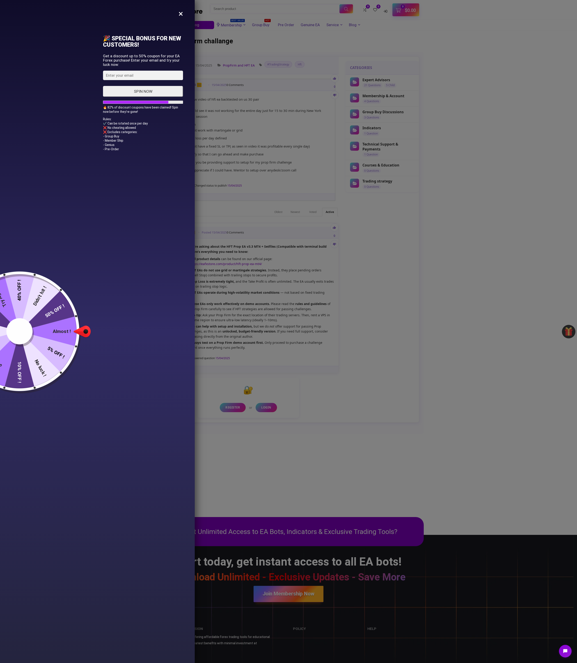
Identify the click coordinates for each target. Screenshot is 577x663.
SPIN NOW (143, 91)
